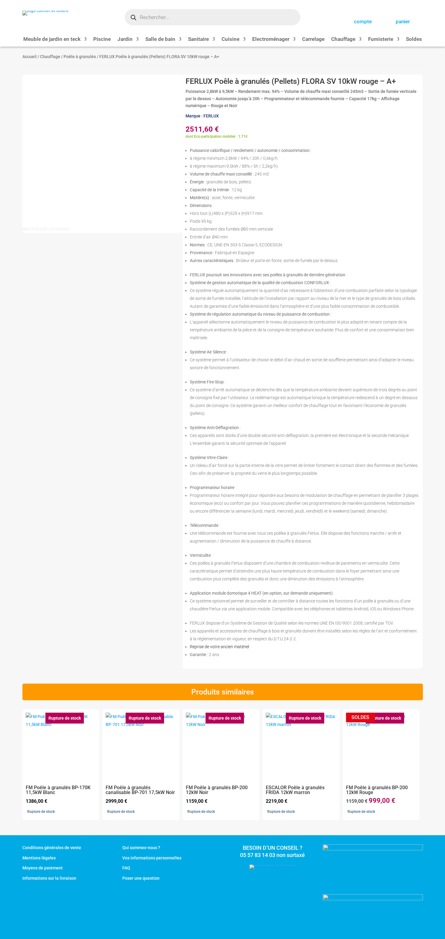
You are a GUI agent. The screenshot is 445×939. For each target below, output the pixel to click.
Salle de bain (160, 39)
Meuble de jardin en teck (52, 39)
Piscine (102, 39)
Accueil (29, 56)
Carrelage (313, 39)
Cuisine (230, 39)
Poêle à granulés (80, 56)
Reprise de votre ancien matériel (219, 646)
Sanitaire (198, 39)
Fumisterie (380, 39)
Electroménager (270, 39)
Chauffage (343, 39)
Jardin (125, 39)
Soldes (414, 39)
